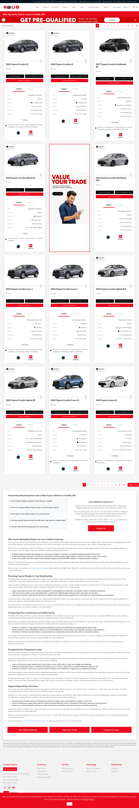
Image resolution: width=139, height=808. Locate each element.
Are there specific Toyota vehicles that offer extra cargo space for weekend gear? (38, 520)
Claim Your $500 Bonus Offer (34, 76)
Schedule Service (67, 768)
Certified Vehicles (43, 774)
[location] (80, 1)
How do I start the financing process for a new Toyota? (30, 527)
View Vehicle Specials (27, 729)
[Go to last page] (136, 26)
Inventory (41, 764)
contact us (111, 520)
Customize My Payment (15, 76)
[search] (137, 7)
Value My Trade (91, 771)
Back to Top (133, 485)
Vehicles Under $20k (44, 777)
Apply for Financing (93, 768)
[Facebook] (5, 787)
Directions (114, 771)
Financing (91, 764)
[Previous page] (3, 20)
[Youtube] (13, 787)
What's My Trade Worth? (24, 80)
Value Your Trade (69, 729)
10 (129, 25)
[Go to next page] (132, 26)
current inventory (37, 568)
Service (65, 764)
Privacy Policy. (89, 799)
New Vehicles (41, 768)
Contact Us (101, 528)
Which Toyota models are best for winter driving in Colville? (31, 501)
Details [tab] (18, 89)
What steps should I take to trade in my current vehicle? (30, 514)
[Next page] (135, 20)
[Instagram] (9, 787)
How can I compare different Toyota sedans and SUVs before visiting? (35, 507)
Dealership (116, 764)
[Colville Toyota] (11, 7)
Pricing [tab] (30, 89)
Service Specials (67, 771)
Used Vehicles (42, 771)
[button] (10, 33)
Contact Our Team (111, 729)
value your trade (42, 721)
